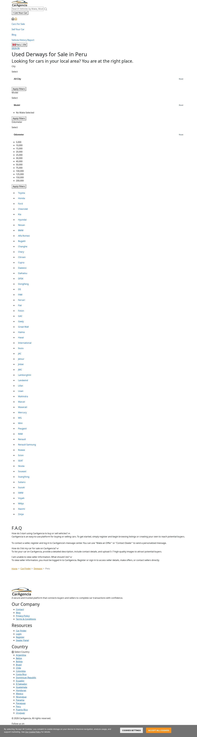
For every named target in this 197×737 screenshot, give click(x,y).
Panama (20, 700)
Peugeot (22, 428)
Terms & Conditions (26, 619)
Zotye (21, 514)
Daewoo (22, 267)
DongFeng (23, 283)
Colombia (21, 671)
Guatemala (21, 687)
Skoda (21, 466)
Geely (21, 321)
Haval (21, 337)
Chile (18, 667)
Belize (19, 658)
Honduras (21, 690)
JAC (19, 353)
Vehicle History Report (23, 40)
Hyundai (22, 219)
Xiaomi (21, 508)
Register (20, 637)
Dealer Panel (22, 640)
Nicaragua (21, 696)
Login (19, 633)
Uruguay (20, 712)
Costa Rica (21, 674)
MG (20, 417)
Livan (20, 391)
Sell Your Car (18, 29)
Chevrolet (23, 209)
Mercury (22, 412)
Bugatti (21, 241)
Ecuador (20, 680)
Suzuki (21, 487)
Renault (22, 439)
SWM (20, 492)
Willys (21, 503)
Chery (21, 251)
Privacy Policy (23, 615)
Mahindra (23, 396)
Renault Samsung (27, 444)
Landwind (23, 380)
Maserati (22, 407)
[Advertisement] (98, 580)
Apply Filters (19, 88)
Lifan (20, 385)
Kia (19, 214)
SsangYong (23, 476)
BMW (20, 230)
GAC (20, 316)
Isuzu (21, 348)
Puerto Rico (22, 709)
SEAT (20, 460)
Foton (21, 310)
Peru (18, 706)
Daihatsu (22, 273)
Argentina (21, 655)
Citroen (22, 257)
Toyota (21, 192)
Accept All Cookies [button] (158, 730)
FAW (20, 294)
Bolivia (19, 661)
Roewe (21, 449)
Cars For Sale (18, 23)
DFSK (20, 278)
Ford (20, 203)
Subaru (21, 482)
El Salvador (21, 684)
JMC (20, 369)
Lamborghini (24, 375)
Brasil (19, 664)
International (24, 342)
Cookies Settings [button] (131, 730)
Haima (21, 332)
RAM (20, 433)
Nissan (21, 225)
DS (19, 289)
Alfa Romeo (24, 235)
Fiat (20, 305)
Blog (14, 34)
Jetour (21, 358)
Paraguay (21, 703)
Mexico (19, 693)
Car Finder (21, 630)
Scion (21, 455)
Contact (20, 609)
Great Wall (23, 326)
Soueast (22, 471)
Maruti (21, 401)
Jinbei (21, 364)
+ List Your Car (20, 12)
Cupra (21, 262)
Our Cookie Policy (33, 732)
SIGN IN (16, 48)
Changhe (22, 246)
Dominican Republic (26, 677)
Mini (20, 423)
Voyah (21, 498)
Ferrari (21, 300)
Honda (21, 198)
